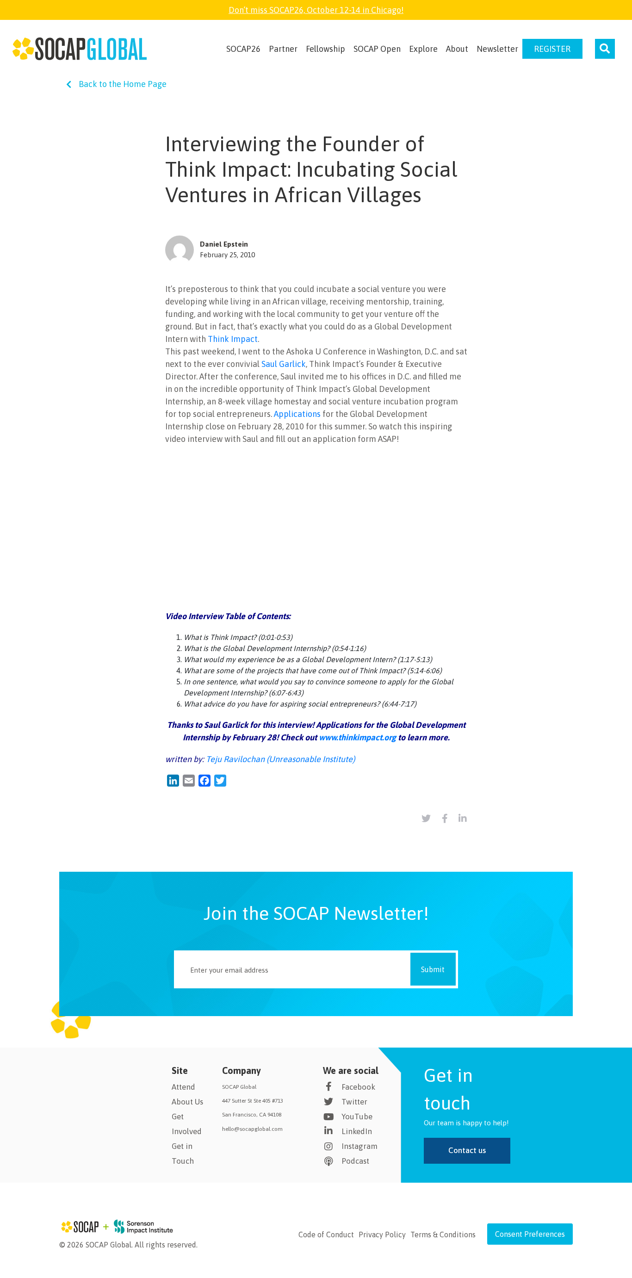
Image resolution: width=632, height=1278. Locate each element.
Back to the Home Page (123, 84)
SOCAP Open (377, 49)
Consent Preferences (530, 1234)
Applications (297, 414)
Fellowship (325, 49)
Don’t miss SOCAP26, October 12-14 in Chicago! (316, 10)
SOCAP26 (243, 49)
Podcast (355, 1161)
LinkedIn (356, 1131)
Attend (183, 1087)
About (457, 49)
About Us (187, 1101)
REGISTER (552, 49)
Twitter (354, 1101)
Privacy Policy (382, 1234)
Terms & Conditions (443, 1234)
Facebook (358, 1087)
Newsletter (497, 49)
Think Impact (233, 339)
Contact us (467, 1150)
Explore (423, 49)
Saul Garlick (283, 364)
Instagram (359, 1146)
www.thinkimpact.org (357, 737)
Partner (283, 49)
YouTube (356, 1116)
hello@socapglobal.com (252, 1129)
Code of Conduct (326, 1234)
